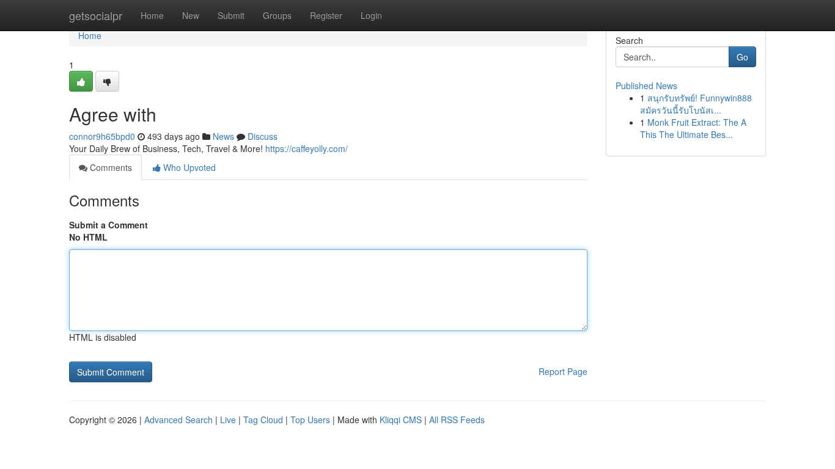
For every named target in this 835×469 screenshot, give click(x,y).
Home (152, 15)
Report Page (563, 371)
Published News (646, 85)
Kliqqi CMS (401, 419)
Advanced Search (178, 419)
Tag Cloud (263, 419)
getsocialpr (95, 15)
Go (742, 57)
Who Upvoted (188, 167)
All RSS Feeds (457, 419)
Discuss (263, 136)
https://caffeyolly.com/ (306, 148)
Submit (231, 15)
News (223, 136)
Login (371, 15)
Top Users (310, 419)
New (190, 15)
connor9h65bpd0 (102, 136)
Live (228, 419)
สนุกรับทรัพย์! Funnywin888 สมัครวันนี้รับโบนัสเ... (696, 104)
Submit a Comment (108, 225)
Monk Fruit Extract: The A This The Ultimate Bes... (693, 128)
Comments (109, 167)
